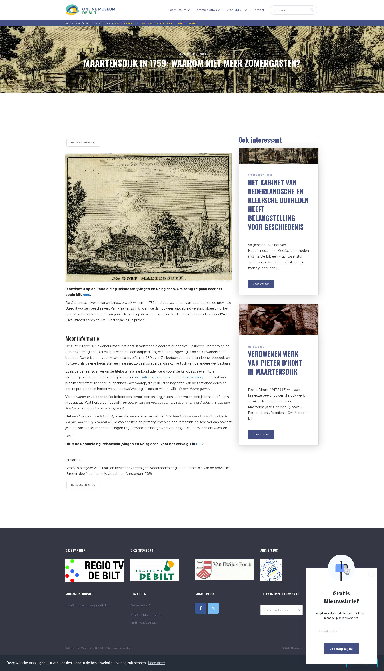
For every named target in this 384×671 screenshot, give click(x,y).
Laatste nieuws (206, 10)
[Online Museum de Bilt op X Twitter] (213, 608)
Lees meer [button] (156, 663)
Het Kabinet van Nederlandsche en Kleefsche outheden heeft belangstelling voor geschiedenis (278, 204)
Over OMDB (235, 10)
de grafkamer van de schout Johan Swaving (169, 377)
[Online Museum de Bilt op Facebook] (200, 608)
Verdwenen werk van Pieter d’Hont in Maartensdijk (275, 363)
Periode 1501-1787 (97, 23)
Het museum (177, 10)
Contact (258, 10)
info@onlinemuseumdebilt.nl (87, 605)
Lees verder (261, 284)
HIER (200, 444)
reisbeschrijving (83, 142)
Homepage (73, 23)
